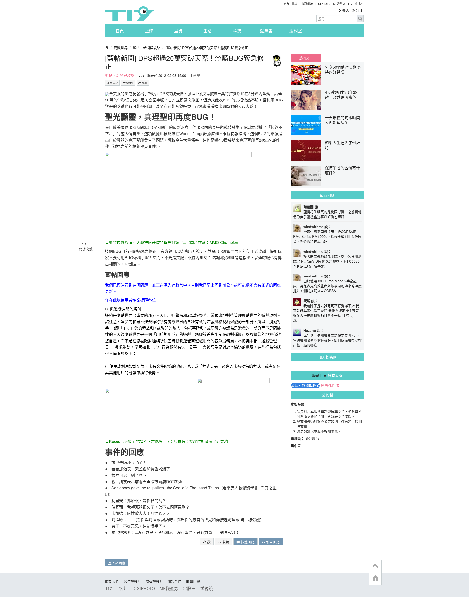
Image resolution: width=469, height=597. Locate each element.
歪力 (140, 75)
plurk (144, 83)
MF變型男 (339, 4)
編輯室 (295, 30)
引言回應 (272, 541)
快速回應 (247, 541)
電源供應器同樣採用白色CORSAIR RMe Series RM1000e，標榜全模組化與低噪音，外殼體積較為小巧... (327, 236)
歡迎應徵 (312, 438)
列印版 (113, 83)
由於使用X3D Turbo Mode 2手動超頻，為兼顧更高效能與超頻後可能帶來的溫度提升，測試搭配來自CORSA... (327, 285)
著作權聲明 (132, 581)
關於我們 (112, 581)
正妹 (149, 30)
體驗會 (266, 30)
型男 (178, 30)
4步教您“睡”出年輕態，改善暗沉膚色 (341, 94)
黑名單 (296, 445)
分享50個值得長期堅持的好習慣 (343, 69)
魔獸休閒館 (330, 385)
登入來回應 (116, 562)
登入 (345, 10)
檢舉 (196, 75)
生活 (207, 30)
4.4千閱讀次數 (86, 246)
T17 (129, 13)
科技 (237, 30)
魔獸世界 (121, 47)
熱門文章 (306, 57)
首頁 (120, 30)
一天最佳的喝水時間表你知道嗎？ (342, 120)
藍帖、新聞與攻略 (146, 47)
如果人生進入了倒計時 (342, 145)
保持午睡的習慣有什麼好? (342, 170)
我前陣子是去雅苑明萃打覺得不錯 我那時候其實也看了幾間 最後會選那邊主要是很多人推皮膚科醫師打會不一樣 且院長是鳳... (326, 313)
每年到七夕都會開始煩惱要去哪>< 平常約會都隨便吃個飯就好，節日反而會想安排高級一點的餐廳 (327, 340)
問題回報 (193, 581)
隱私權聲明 (154, 581)
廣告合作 (174, 581)
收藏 (225, 541)
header (375, 566)
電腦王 (296, 4)
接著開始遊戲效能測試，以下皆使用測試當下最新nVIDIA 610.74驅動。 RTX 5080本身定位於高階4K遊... (327, 261)
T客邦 (285, 4)
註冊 (359, 10)
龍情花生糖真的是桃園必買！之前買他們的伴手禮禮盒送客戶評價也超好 (327, 214)
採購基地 (307, 4)
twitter (129, 83)
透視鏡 (359, 4)
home (375, 578)
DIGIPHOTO (323, 4)
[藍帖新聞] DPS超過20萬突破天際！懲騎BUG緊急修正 (207, 47)
